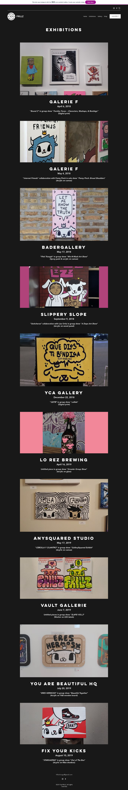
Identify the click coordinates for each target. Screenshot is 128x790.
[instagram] (114, 8)
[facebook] (117, 8)
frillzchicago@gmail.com (64, 774)
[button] (119, 8)
